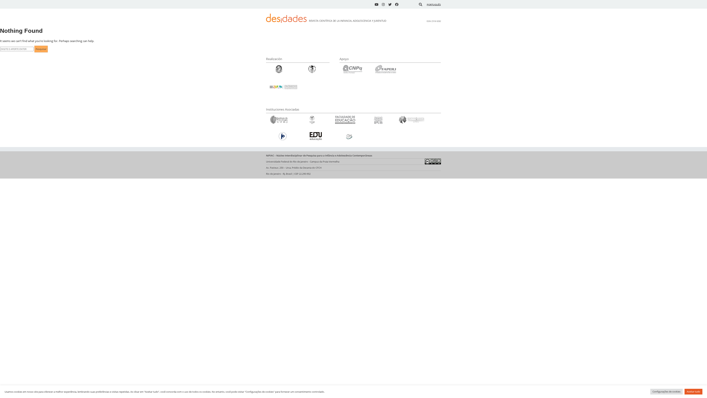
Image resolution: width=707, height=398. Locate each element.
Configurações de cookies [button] (666, 391)
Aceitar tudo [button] (693, 391)
